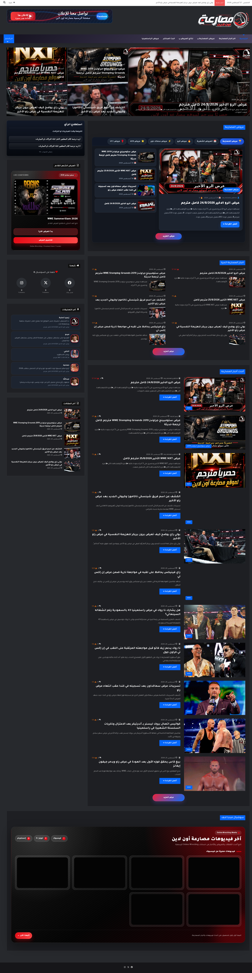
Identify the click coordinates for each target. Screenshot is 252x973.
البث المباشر (169, 39)
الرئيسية (244, 39)
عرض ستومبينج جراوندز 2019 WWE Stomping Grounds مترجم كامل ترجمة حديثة (100, 73)
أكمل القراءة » (230, 224)
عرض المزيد (169, 236)
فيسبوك (58, 838)
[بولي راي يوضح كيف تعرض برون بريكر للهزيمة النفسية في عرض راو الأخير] (37, 99)
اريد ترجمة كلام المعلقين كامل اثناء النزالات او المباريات (58, 139)
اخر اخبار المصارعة (227, 39)
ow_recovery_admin (171, 378)
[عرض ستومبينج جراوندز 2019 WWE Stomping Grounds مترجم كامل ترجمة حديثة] (98, 64)
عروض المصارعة (207, 39)
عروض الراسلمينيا (150, 39)
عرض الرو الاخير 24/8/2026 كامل (120, 204)
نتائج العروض (187, 39)
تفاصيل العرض (45, 240)
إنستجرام (23, 838)
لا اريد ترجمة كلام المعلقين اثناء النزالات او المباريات (59, 146)
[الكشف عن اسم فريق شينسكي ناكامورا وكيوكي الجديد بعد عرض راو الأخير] (98, 99)
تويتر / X (41, 838)
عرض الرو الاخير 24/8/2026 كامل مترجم (213, 105)
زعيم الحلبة (174, 416)
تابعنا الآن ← (24, 935)
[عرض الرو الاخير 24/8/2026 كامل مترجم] (189, 82)
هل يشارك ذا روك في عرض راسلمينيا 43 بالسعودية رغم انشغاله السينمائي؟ (183, 3)
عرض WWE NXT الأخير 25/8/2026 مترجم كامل (219, 300)
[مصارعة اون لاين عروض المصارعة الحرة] (223, 20)
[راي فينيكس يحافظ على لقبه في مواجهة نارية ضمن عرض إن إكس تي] (157, 339)
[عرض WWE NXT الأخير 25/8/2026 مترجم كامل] (37, 64)
